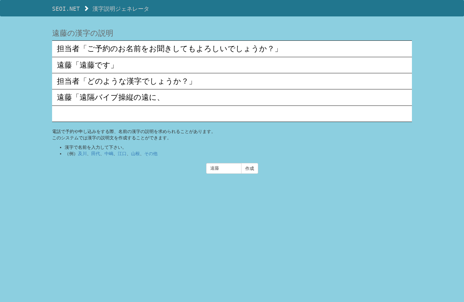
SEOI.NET (66, 8)
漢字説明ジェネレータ (120, 8)
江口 (122, 153)
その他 (151, 153)
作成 (249, 168)
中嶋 (108, 153)
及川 (82, 153)
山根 (135, 153)
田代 (95, 153)
